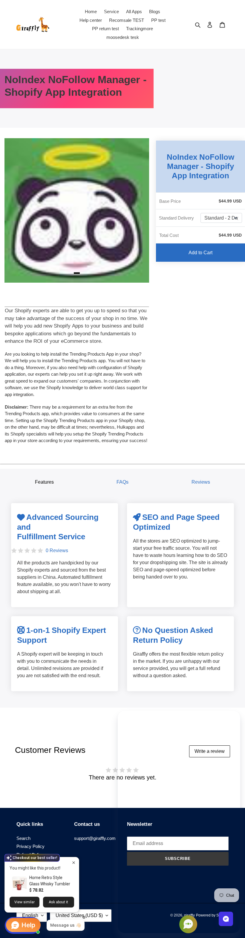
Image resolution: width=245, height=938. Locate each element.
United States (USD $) (79, 915)
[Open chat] (226, 919)
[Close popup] (73, 862)
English (30, 915)
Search (23, 838)
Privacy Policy (30, 846)
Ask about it (58, 902)
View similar (24, 902)
